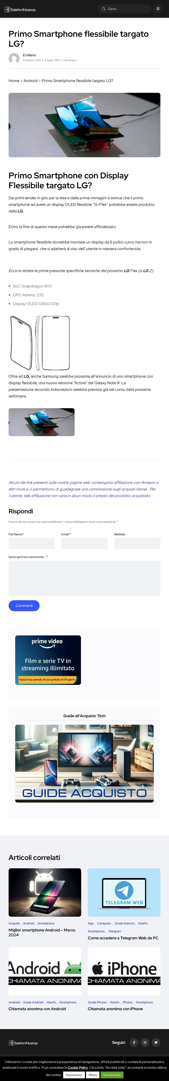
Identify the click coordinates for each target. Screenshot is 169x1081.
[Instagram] (145, 1042)
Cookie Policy (78, 1067)
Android (31, 80)
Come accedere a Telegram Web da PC (123, 937)
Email (66, 534)
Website (119, 534)
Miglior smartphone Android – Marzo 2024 (42, 932)
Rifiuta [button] (93, 1075)
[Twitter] (156, 1042)
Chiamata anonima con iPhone (115, 1008)
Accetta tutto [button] (112, 1075)
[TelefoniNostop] (20, 8)
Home (14, 80)
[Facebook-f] (134, 1042)
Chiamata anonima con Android (37, 1008)
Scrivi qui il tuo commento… (28, 557)
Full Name (16, 534)
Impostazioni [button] (74, 1075)
